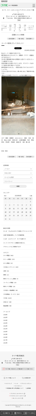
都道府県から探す (10, 27)
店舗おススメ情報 (25, 27)
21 (26, 212)
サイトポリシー (18, 386)
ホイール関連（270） (9, 259)
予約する (19, 413)
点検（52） (6, 271)
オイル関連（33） (8, 263)
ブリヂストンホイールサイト (17, 396)
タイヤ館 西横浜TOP (20, 27)
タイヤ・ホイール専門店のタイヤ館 (4, 27)
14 (26, 208)
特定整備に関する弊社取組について (15, 388)
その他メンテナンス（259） (11, 267)
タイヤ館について (11, 378)
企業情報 (28, 388)
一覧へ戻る (21, 39)
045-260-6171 (19, 14)
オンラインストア (17, 398)
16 (5, 212)
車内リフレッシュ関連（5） (11, 279)
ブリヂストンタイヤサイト (17, 393)
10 (9, 208)
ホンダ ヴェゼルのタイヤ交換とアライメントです (17, 231)
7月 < (5, 196)
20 (22, 212)
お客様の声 (27, 378)
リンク (16, 383)
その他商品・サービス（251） (11, 294)
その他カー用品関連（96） (10, 290)
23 (5, 215)
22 (30, 212)
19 (18, 212)
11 (13, 208)
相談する (7, 413)
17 (9, 212)
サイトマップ (8, 383)
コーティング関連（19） (10, 282)
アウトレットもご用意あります (12, 247)
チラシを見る (30, 413)
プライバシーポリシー (26, 383)
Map (19, 20)
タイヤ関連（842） (8, 255)
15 (30, 208)
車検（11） (6, 275)
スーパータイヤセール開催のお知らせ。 (14, 243)
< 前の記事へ (11, 39)
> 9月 (30, 196)
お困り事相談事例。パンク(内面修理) (13, 235)
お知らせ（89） (7, 302)
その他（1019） (7, 298)
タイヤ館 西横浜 (13, 5)
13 (22, 208)
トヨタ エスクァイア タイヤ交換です (14, 239)
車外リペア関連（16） (9, 286)
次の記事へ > (30, 39)
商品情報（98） (7, 306)
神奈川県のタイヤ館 (15, 27)
